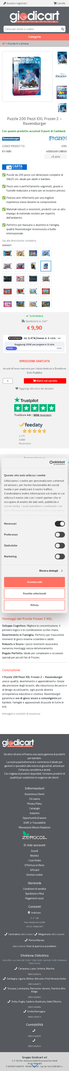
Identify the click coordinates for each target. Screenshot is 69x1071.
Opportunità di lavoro (34, 818)
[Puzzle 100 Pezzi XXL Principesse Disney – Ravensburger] (20, 278)
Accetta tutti (34, 581)
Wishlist (34, 856)
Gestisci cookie (34, 875)
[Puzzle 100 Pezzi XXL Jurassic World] (46, 304)
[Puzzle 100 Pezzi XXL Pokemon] (20, 291)
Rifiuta (34, 605)
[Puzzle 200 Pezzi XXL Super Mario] (46, 291)
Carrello (60, 3)
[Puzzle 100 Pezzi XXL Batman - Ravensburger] (33, 278)
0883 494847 (27, 934)
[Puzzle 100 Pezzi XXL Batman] (7, 278)
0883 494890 (57, 934)
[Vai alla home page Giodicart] (34, 17)
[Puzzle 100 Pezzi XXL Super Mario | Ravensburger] (7, 291)
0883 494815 (34, 984)
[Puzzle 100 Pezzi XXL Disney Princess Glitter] (7, 304)
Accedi (16, 3)
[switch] (60, 534)
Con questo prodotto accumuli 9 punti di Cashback (33, 131)
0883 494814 (34, 974)
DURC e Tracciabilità (34, 823)
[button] (34, 1065)
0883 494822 (34, 1046)
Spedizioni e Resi (34, 894)
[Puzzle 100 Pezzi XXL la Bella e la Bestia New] (20, 253)
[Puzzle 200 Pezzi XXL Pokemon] (33, 291)
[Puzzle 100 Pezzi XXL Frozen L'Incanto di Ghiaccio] (46, 253)
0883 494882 (34, 997)
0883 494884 (34, 1007)
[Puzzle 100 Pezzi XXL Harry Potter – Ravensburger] (33, 266)
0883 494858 (19, 946)
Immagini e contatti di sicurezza (21, 713)
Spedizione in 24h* (36, 321)
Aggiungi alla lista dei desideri (36, 388)
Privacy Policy (34, 804)
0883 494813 (34, 1016)
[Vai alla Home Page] (3, 44)
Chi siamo (34, 799)
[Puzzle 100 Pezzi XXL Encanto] (20, 304)
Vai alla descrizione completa (19, 240)
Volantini (34, 813)
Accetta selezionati (34, 593)
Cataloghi (34, 808)
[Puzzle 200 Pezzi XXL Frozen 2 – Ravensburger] (46, 266)
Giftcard (34, 870)
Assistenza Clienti (34, 794)
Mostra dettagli (48, 570)
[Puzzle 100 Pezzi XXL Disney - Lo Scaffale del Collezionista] (46, 278)
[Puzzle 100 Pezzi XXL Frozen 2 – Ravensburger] (20, 266)
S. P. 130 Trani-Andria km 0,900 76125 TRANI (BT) (34, 922)
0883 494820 (34, 1036)
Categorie (34, 36)
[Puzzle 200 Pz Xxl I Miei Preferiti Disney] (33, 253)
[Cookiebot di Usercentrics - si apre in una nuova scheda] (49, 463)
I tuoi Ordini (34, 860)
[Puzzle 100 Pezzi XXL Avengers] (7, 266)
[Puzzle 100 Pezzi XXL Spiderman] (7, 253)
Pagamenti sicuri (34, 898)
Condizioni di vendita (34, 889)
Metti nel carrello (46, 381)
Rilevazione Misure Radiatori (34, 827)
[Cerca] (61, 29)
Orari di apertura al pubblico (41, 946)
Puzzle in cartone (18, 43)
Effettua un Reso (34, 865)
